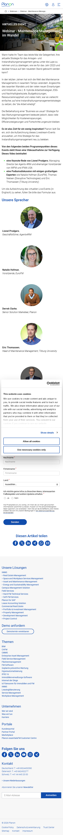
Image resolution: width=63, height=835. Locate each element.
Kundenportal (8, 729)
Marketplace (7, 735)
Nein (16, 498)
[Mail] (47, 543)
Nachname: (8, 457)
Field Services (8, 591)
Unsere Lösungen (14, 568)
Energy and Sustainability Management (21, 584)
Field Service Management (13, 659)
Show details (47, 432)
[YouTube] (23, 754)
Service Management (11, 693)
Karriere (5, 717)
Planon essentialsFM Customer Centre (19, 738)
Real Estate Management (14, 575)
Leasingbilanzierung (11, 690)
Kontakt (7, 763)
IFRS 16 (5, 674)
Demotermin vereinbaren (18, 631)
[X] (21, 543)
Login (53, 5)
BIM (3, 646)
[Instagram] (30, 754)
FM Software (7, 665)
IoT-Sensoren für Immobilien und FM (18, 683)
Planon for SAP (9, 600)
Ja (8, 498)
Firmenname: (9, 469)
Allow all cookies (31, 441)
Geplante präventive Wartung (15, 668)
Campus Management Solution (16, 588)
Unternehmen (11, 706)
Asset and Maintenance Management (20, 581)
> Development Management (15, 615)
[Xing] (34, 543)
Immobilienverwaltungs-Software (17, 677)
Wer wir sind (7, 711)
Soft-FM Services (10, 597)
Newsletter (28, 787)
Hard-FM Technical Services (15, 594)
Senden (15, 522)
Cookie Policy (8, 827)
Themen (7, 642)
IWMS (4, 572)
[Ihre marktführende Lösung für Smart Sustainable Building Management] (7, 5)
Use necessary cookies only (31, 449)
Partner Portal (8, 732)
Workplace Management (13, 696)
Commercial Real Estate (12, 606)
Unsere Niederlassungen (14, 780)
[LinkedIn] (28, 543)
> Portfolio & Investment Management (19, 609)
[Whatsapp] (41, 543)
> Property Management (13, 612)
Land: (5, 480)
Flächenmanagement (11, 662)
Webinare (13, 11)
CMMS (5, 652)
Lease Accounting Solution (14, 603)
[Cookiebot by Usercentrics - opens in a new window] (47, 384)
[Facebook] (15, 543)
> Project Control (9, 618)
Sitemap (5, 831)
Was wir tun (7, 714)
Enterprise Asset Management (15, 656)
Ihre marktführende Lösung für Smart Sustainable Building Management (6, 11)
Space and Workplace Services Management (23, 578)
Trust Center (48, 827)
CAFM (4, 649)
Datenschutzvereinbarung (28, 827)
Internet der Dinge (10, 680)
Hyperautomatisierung (12, 671)
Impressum (27, 831)
